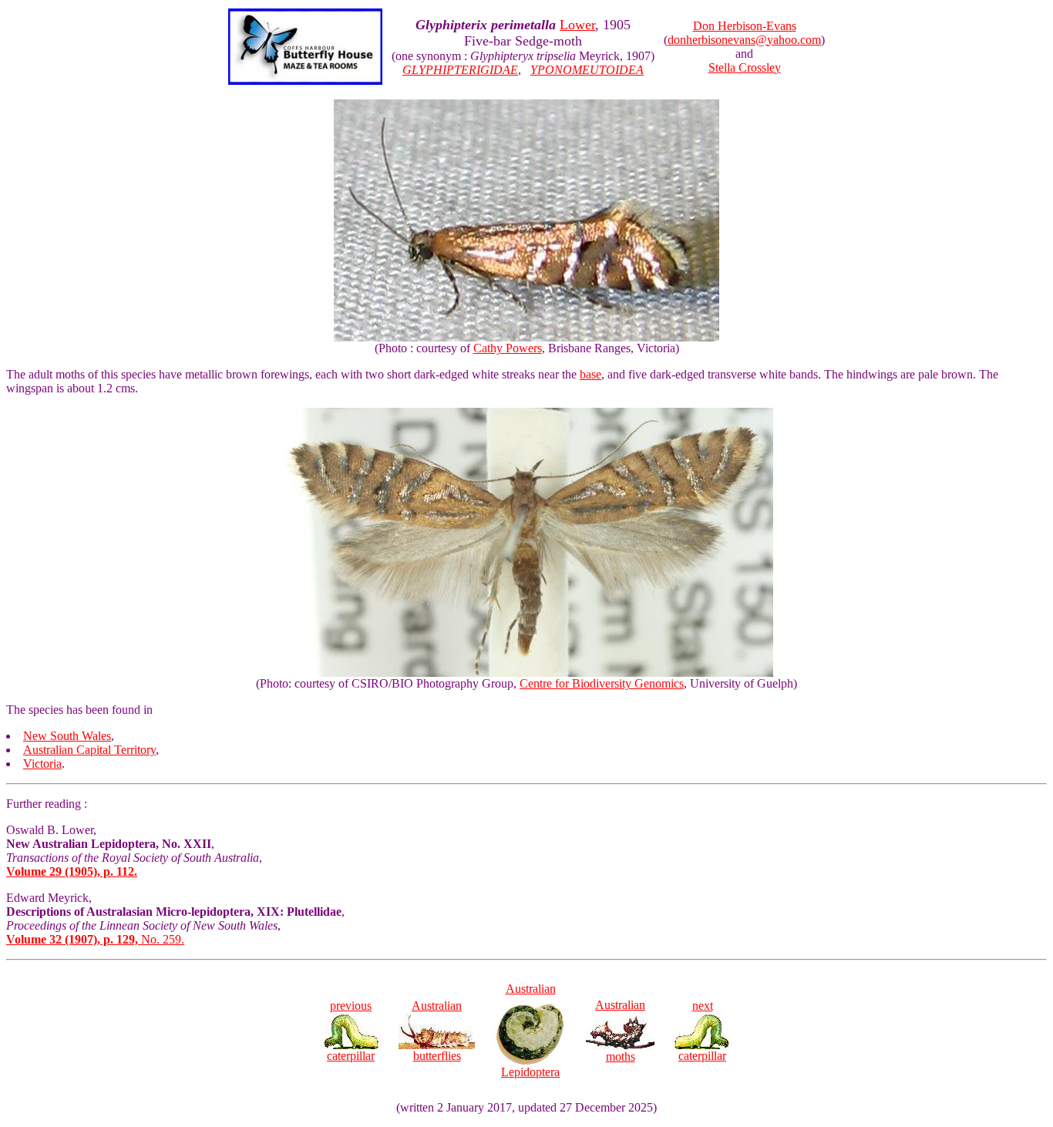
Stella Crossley (744, 67)
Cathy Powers (507, 348)
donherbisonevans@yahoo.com (744, 39)
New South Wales (67, 735)
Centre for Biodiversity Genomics (602, 683)
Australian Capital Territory (89, 749)
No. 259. (95, 939)
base (590, 374)
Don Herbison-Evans (744, 25)
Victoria (42, 763)
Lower (577, 24)
